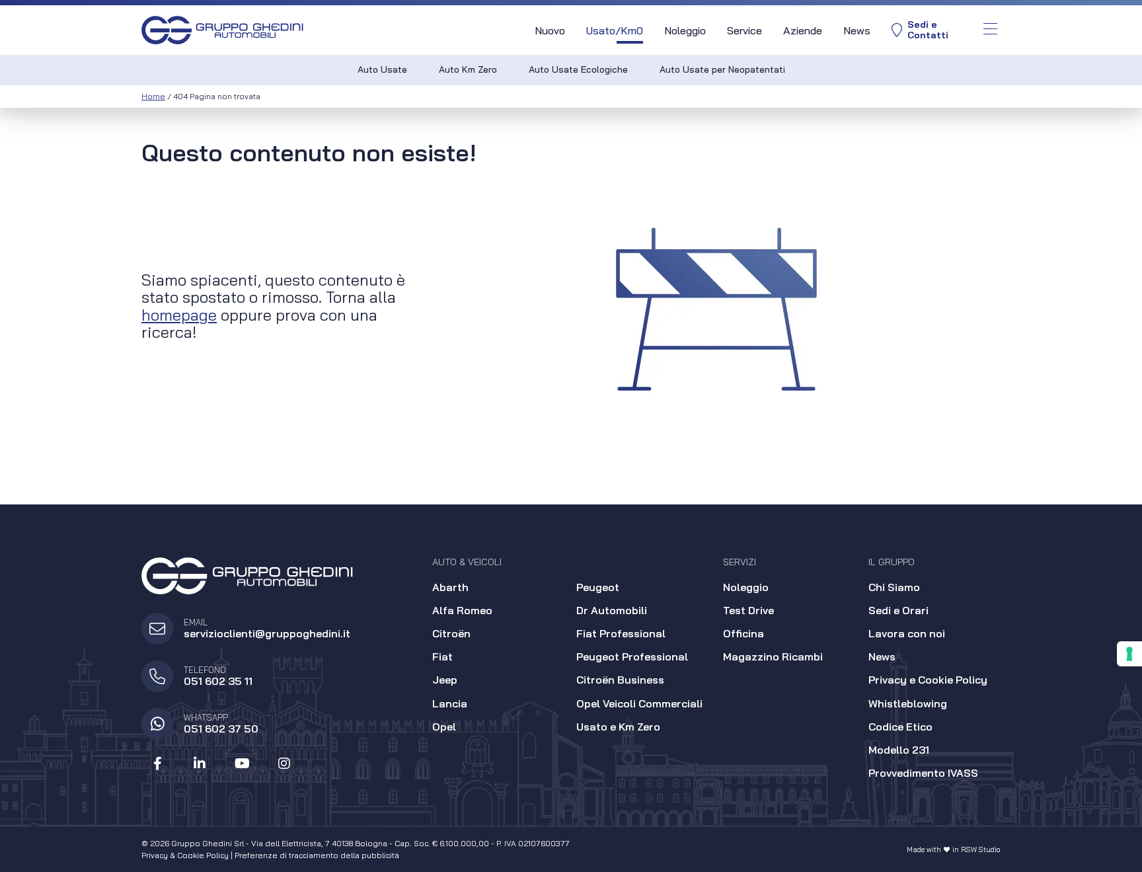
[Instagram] (284, 763)
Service (744, 30)
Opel (444, 726)
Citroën (451, 633)
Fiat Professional (621, 633)
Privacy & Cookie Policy (185, 855)
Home (153, 96)
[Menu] (990, 30)
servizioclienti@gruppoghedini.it (267, 633)
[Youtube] (242, 763)
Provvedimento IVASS (923, 772)
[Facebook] (157, 763)
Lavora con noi (906, 633)
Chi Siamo (894, 587)
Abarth (450, 587)
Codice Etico (900, 726)
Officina (743, 633)
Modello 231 (898, 749)
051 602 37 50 (221, 728)
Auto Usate (382, 69)
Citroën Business (620, 679)
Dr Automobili (611, 610)
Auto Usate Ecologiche (578, 69)
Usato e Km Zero (618, 726)
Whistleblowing (907, 703)
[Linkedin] (199, 763)
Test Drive (748, 610)
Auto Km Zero (468, 69)
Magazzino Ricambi (773, 656)
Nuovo (550, 30)
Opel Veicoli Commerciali (639, 703)
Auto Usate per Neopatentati (722, 69)
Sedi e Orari (898, 610)
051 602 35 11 (218, 681)
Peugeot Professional (632, 656)
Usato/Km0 (614, 30)
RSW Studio (981, 849)
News (856, 30)
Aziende (802, 30)
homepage (179, 315)
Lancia (449, 703)
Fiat (442, 656)
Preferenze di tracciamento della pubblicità (317, 855)
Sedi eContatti (927, 30)
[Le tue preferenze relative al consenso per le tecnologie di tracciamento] (1129, 653)
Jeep (444, 679)
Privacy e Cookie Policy (927, 679)
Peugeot (597, 587)
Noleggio (685, 30)
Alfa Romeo (462, 610)
